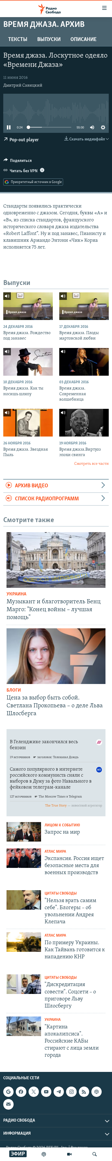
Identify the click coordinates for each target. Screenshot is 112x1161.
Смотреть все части (91, 464)
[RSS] (84, 1092)
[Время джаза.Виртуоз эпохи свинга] (84, 423)
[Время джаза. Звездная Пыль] (28, 423)
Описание (83, 39)
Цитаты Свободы (61, 894)
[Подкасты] (96, 1092)
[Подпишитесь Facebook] (21, 1092)
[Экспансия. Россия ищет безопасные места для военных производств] (24, 858)
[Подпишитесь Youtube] (46, 1092)
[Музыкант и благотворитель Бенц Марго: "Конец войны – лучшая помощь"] (56, 560)
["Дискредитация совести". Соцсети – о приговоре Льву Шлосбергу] (24, 984)
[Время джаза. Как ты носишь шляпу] (28, 362)
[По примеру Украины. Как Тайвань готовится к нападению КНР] (24, 942)
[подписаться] (8, 1104)
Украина (16, 594)
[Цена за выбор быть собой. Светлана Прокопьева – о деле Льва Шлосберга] (56, 656)
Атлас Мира (55, 852)
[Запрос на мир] (24, 832)
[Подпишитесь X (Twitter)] (34, 1092)
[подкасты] (44, 1154)
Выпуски (49, 39)
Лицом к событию (62, 825)
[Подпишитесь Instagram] (71, 1092)
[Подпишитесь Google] (8, 1092)
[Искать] (94, 1154)
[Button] (18, 162)
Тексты (17, 39)
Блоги (14, 690)
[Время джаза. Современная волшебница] (84, 362)
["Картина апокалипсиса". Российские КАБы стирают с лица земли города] (24, 1026)
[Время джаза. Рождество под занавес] (28, 306)
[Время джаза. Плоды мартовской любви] (84, 306)
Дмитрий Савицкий (22, 85)
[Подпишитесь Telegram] (59, 1092)
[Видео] (69, 1154)
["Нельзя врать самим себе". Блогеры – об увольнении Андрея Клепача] (24, 900)
